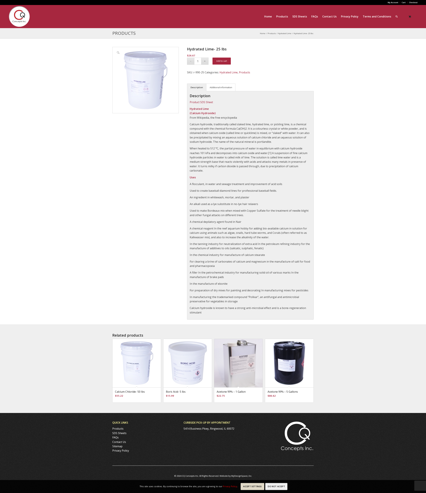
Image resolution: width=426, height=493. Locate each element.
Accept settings (252, 486)
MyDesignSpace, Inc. (241, 475)
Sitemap (117, 446)
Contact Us (119, 442)
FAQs (115, 437)
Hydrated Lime (228, 72)
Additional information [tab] (221, 87)
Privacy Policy (120, 450)
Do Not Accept (276, 486)
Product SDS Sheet (201, 102)
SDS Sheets (119, 433)
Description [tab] (197, 87)
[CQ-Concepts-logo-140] (19, 16)
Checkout (413, 2)
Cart (404, 2)
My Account (393, 2)
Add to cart (221, 61)
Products (124, 33)
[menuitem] (393, 2)
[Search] (396, 16)
